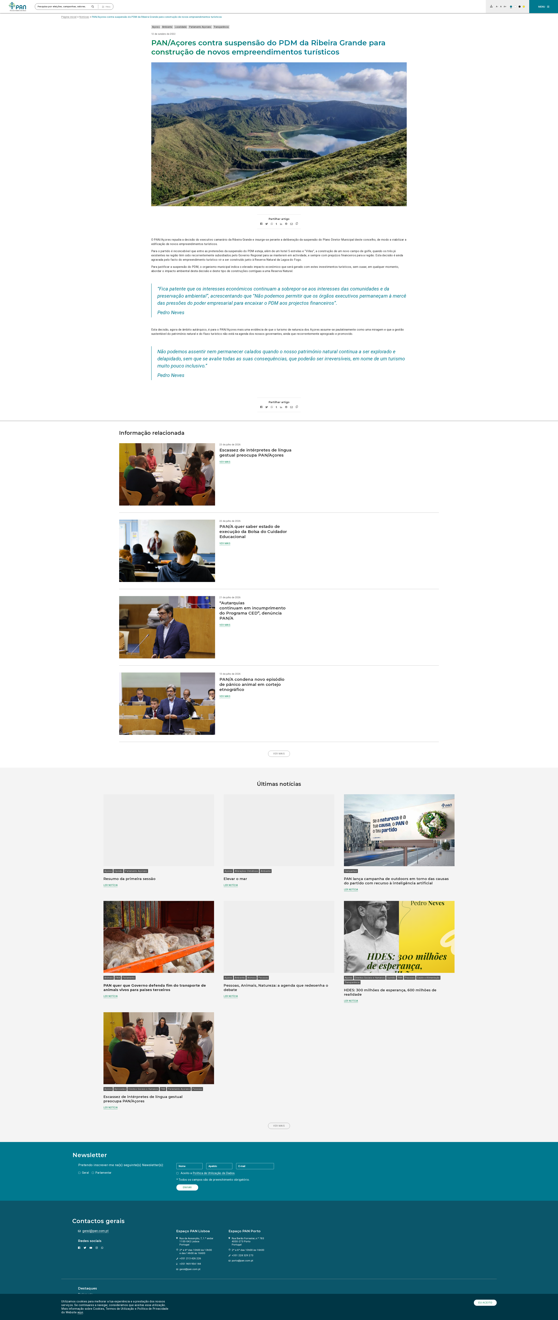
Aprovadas (120, 1089)
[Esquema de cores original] (511, 7)
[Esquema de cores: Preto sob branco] (515, 7)
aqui (80, 1312)
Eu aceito (485, 1302)
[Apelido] (221, 1166)
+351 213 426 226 (190, 1258)
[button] (543, 6)
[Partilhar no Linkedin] (281, 224)
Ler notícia (110, 885)
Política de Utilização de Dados (214, 1173)
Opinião (118, 871)
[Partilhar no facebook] (261, 224)
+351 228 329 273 (242, 1255)
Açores (156, 27)
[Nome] (191, 1166)
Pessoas (263, 977)
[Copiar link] (296, 224)
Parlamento (128, 977)
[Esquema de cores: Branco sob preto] (519, 7)
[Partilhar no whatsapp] (271, 224)
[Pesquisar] (93, 7)
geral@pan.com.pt (95, 1231)
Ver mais (224, 461)
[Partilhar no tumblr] (276, 224)
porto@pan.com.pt (242, 1260)
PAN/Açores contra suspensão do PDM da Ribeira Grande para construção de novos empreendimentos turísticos (157, 16)
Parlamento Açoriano (200, 27)
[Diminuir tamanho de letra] (497, 6)
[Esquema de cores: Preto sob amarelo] (524, 7)
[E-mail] (255, 1166)
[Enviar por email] (291, 224)
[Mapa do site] (491, 6)
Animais (108, 977)
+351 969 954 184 (190, 1263)
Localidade (181, 27)
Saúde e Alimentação (428, 977)
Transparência (221, 27)
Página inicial (69, 16)
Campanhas (351, 871)
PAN (117, 977)
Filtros (108, 7)
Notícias (84, 16)
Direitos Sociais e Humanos (370, 977)
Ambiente (167, 27)
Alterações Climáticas (246, 871)
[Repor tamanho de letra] (500, 6)
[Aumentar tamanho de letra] (505, 6)
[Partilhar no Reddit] (286, 224)
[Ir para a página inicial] (17, 6)
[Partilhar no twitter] (266, 224)
